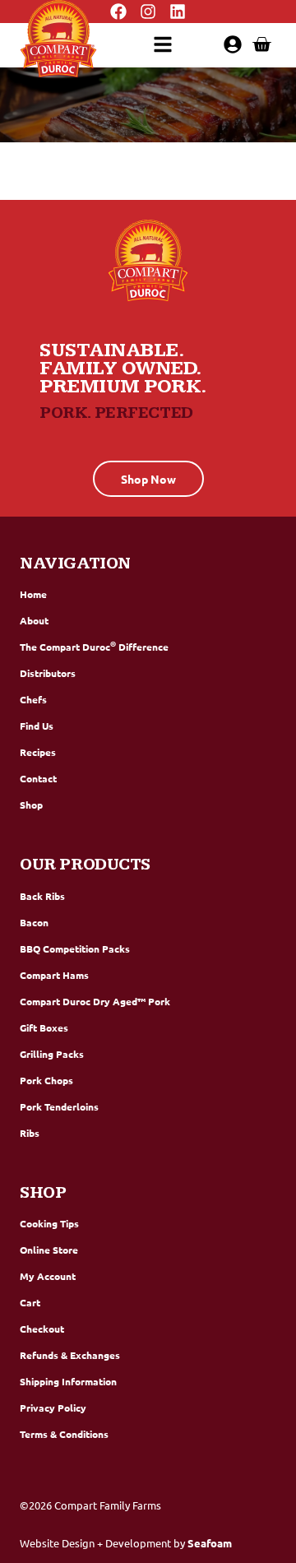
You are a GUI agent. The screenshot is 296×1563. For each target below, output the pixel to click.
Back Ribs (42, 895)
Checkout (42, 1328)
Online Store (49, 1249)
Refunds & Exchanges (70, 1354)
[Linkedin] (177, 11)
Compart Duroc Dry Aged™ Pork (95, 1001)
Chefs (33, 699)
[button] (163, 44)
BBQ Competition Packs (75, 948)
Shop (31, 804)
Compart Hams (54, 974)
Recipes (38, 751)
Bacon (34, 922)
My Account (48, 1275)
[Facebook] (118, 11)
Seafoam (209, 1543)
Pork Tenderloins (59, 1106)
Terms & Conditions (64, 1433)
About (34, 620)
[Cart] (261, 44)
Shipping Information (68, 1381)
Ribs (29, 1132)
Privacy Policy (53, 1407)
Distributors (48, 672)
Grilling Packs (52, 1053)
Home (33, 594)
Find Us (36, 725)
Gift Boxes (44, 1027)
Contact (38, 778)
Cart (30, 1302)
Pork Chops (46, 1080)
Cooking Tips (49, 1223)
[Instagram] (148, 11)
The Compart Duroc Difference (94, 646)
